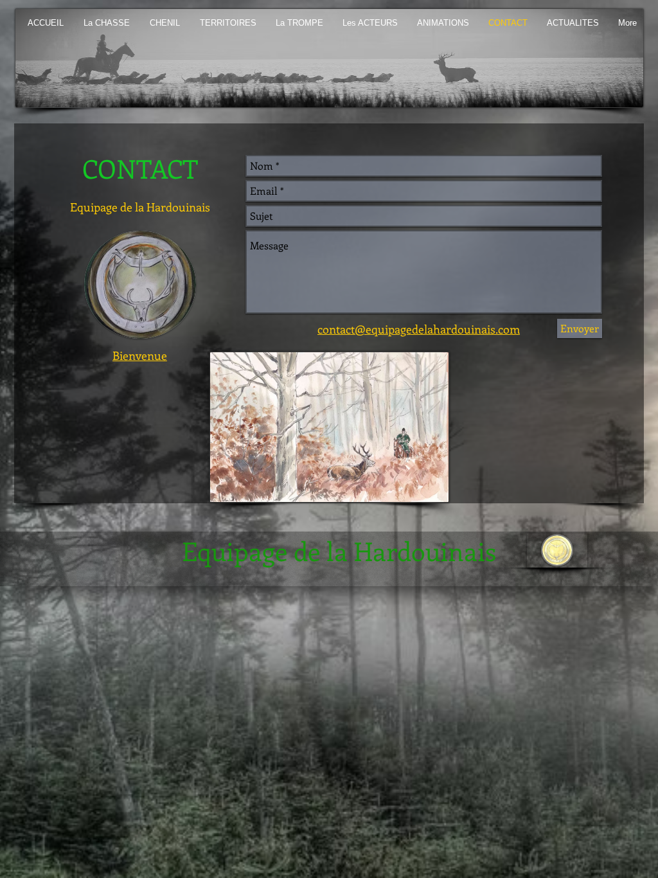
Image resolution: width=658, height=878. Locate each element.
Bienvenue (139, 355)
